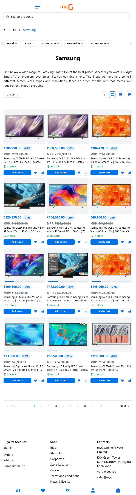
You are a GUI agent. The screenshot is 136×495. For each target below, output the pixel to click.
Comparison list (14, 466)
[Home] (5, 30)
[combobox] (67, 16)
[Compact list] (129, 94)
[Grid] (112, 94)
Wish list (9, 460)
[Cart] (118, 490)
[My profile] (93, 490)
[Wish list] (43, 490)
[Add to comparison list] (43, 173)
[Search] (8, 16)
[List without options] (121, 94)
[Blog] (68, 490)
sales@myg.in (106, 477)
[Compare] (18, 490)
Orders (8, 455)
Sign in (8, 448)
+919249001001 (107, 472)
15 (101, 406)
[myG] (64, 7)
